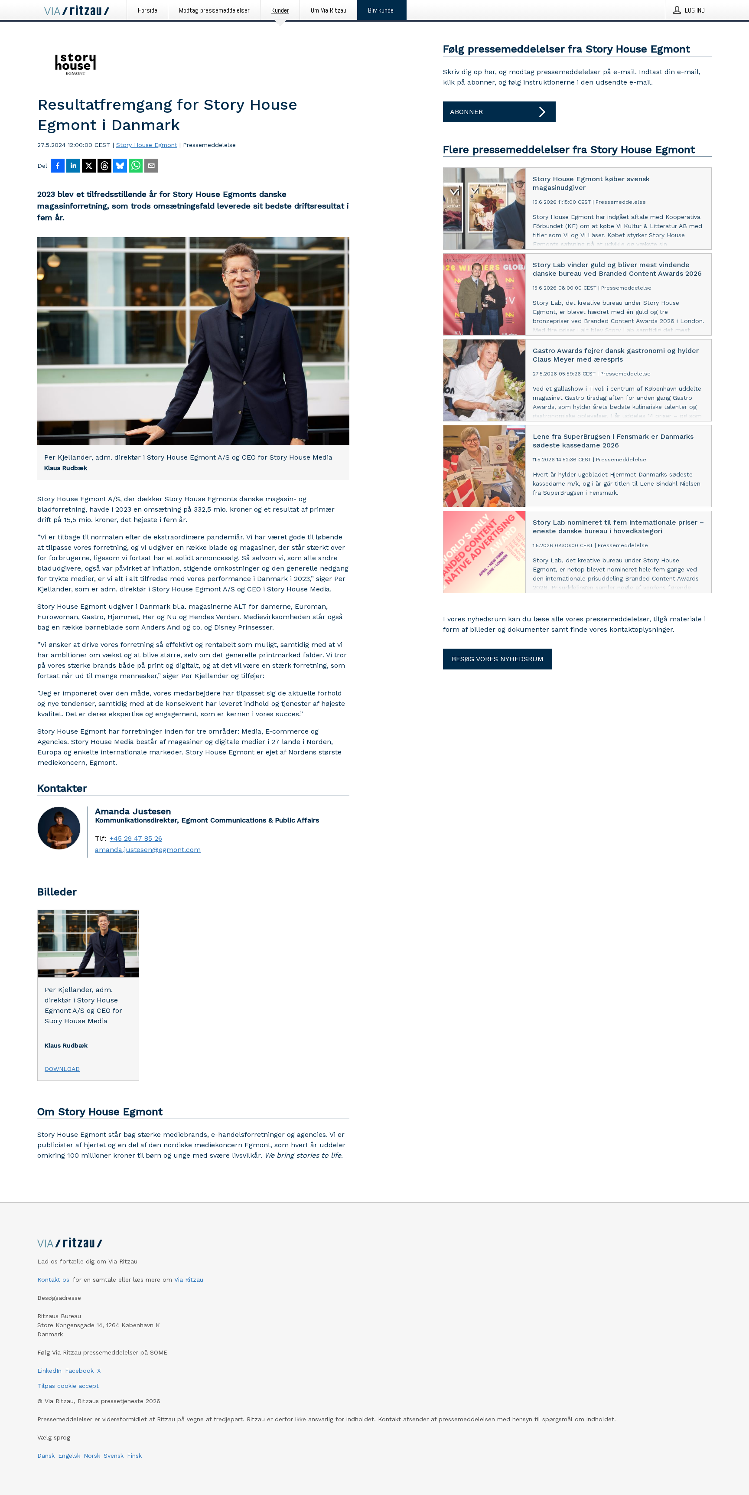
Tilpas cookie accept (68, 1385)
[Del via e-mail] (151, 166)
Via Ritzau (188, 1279)
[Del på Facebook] (58, 166)
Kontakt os (53, 1279)
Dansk (46, 1455)
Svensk (114, 1455)
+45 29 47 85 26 (136, 838)
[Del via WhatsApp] (136, 166)
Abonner (466, 112)
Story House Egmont (146, 144)
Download (62, 1068)
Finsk (134, 1455)
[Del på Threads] (104, 166)
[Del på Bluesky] (120, 166)
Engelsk (69, 1455)
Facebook (79, 1370)
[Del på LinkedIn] (73, 166)
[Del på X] (89, 166)
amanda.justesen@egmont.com (148, 850)
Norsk (92, 1455)
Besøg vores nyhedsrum (498, 659)
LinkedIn (49, 1370)
